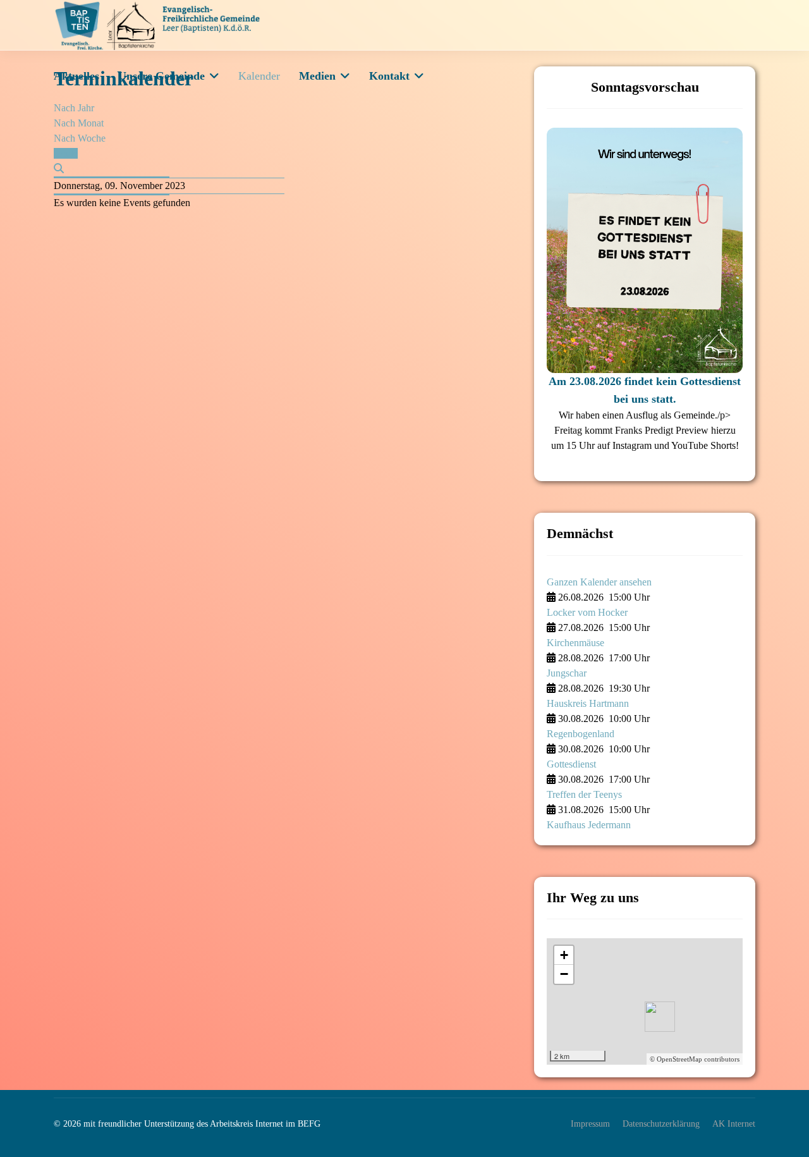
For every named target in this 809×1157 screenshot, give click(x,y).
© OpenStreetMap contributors (694, 1059)
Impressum (590, 1124)
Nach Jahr (74, 107)
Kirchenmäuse (575, 642)
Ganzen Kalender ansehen (599, 582)
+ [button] (564, 955)
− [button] (564, 974)
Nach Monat (79, 123)
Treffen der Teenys (584, 794)
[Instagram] (748, 75)
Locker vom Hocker (587, 612)
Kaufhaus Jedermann (589, 824)
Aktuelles (76, 76)
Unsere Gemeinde (161, 76)
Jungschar (567, 673)
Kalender (259, 76)
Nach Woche (80, 138)
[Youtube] (721, 75)
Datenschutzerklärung (661, 1124)
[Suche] (59, 168)
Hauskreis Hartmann (588, 703)
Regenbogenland (580, 733)
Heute (66, 153)
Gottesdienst (571, 764)
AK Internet (733, 1124)
